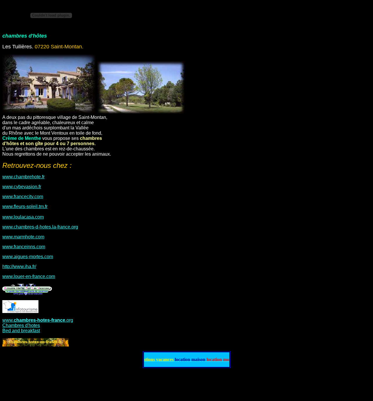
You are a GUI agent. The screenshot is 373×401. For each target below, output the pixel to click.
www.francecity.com (22, 196)
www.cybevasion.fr (21, 186)
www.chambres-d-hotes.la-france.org (40, 226)
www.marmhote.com (23, 236)
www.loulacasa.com (23, 216)
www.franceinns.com (23, 246)
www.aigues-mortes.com (27, 256)
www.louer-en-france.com (28, 276)
